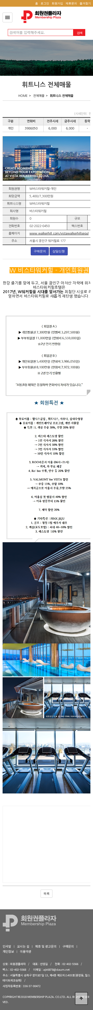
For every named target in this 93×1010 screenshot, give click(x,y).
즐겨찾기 (85, 3)
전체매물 (38, 95)
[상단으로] (81, 998)
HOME (23, 95)
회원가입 (57, 3)
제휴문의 (71, 3)
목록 (46, 893)
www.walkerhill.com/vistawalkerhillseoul (59, 233)
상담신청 (58, 251)
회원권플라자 (42, 16)
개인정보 (8, 951)
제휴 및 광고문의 (46, 946)
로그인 (45, 3)
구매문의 (40, 251)
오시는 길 (23, 946)
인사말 (7, 946)
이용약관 (25, 951)
